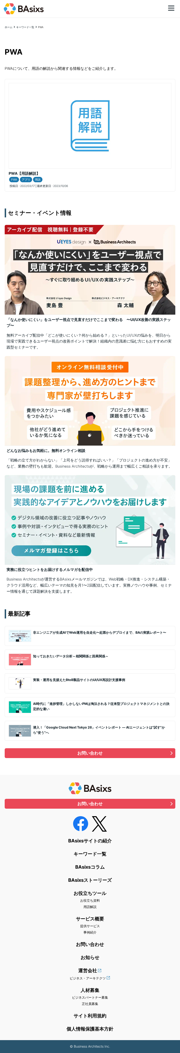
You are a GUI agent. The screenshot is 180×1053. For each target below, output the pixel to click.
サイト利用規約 (90, 1016)
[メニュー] (171, 8)
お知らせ (90, 957)
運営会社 (87, 970)
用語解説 (90, 907)
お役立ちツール (90, 893)
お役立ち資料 (90, 900)
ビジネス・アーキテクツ (88, 978)
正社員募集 (90, 1004)
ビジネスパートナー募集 (90, 997)
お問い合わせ (90, 753)
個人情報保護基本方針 (90, 1029)
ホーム (8, 27)
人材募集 (90, 990)
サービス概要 (90, 919)
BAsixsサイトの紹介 (90, 841)
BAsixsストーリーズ (90, 880)
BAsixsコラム (90, 867)
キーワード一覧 (25, 27)
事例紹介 (90, 932)
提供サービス (90, 926)
